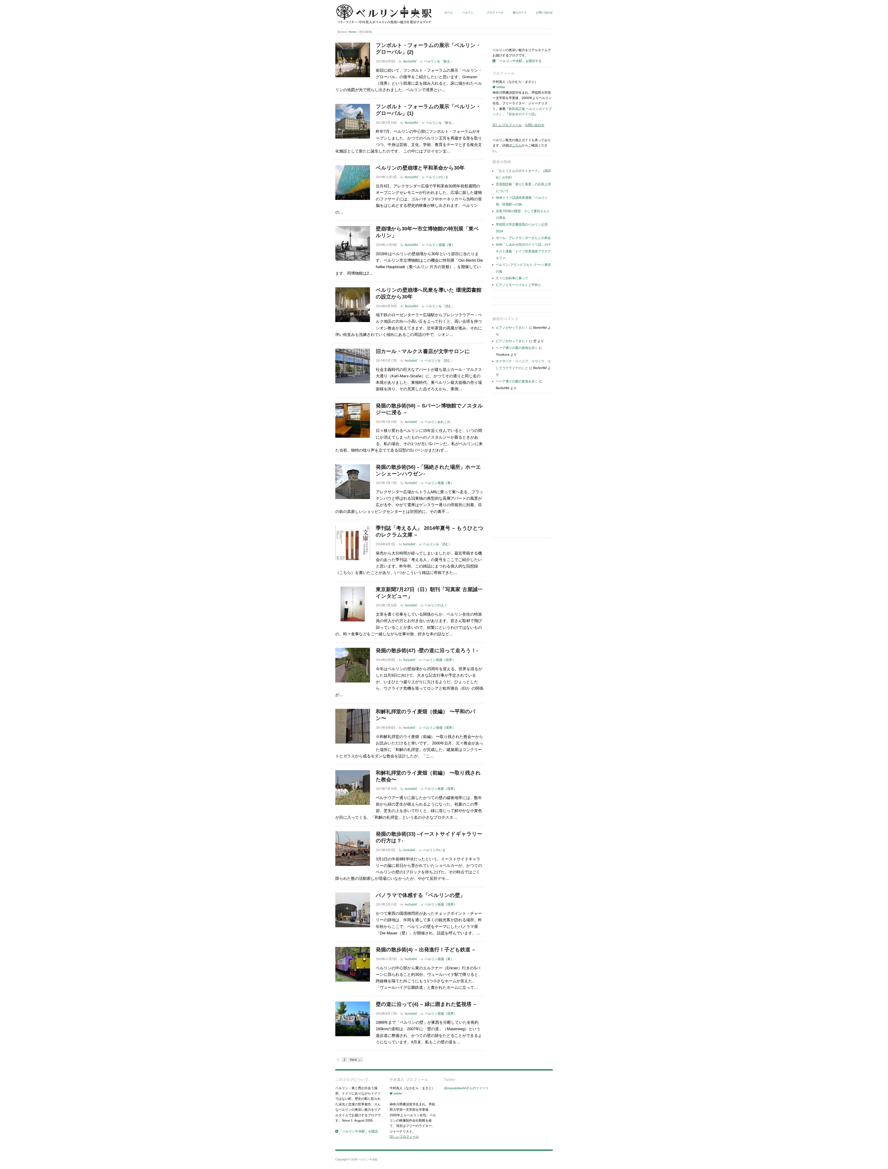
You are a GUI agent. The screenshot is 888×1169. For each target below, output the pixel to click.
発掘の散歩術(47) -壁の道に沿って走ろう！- (427, 650)
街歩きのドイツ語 (522, 114)
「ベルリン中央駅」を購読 (358, 1131)
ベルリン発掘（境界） (439, 659)
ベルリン (467, 12)
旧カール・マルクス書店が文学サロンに (423, 351)
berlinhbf (411, 360)
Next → (355, 1059)
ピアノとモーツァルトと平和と (518, 285)
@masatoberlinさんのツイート (466, 1088)
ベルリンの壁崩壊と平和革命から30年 (420, 168)
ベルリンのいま (437, 177)
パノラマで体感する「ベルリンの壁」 (420, 895)
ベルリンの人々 (436, 605)
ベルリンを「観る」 (438, 61)
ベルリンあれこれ (437, 421)
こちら (517, 145)
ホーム (448, 12)
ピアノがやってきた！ (512, 327)
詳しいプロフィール (507, 125)
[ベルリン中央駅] (384, 14)
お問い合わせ (544, 12)
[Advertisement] (523, 466)
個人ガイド (520, 12)
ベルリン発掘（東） (440, 244)
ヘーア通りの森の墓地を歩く (517, 348)
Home (352, 31)
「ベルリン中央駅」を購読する (518, 61)
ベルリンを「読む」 (440, 306)
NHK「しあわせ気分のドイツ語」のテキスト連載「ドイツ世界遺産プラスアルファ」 (523, 251)
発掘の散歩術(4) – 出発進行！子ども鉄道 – (425, 949)
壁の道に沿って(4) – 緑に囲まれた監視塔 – (426, 1004)
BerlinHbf (409, 61)
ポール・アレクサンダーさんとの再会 (523, 238)
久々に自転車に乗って (512, 278)
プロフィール (495, 12)
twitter (500, 87)
